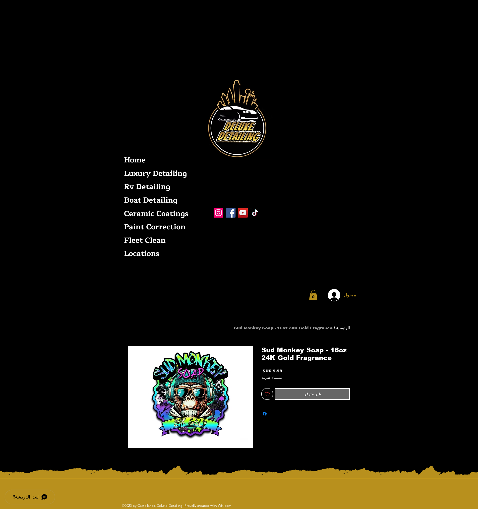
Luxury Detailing (155, 173)
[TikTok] (255, 213)
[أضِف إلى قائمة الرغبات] (267, 394)
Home (134, 160)
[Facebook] (231, 213)
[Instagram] (218, 213)
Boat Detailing (151, 200)
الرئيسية (343, 328)
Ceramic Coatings (155, 214)
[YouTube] (243, 213)
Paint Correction (154, 227)
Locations (141, 254)
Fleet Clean (145, 240)
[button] (313, 295)
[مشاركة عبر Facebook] (265, 414)
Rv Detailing (147, 187)
